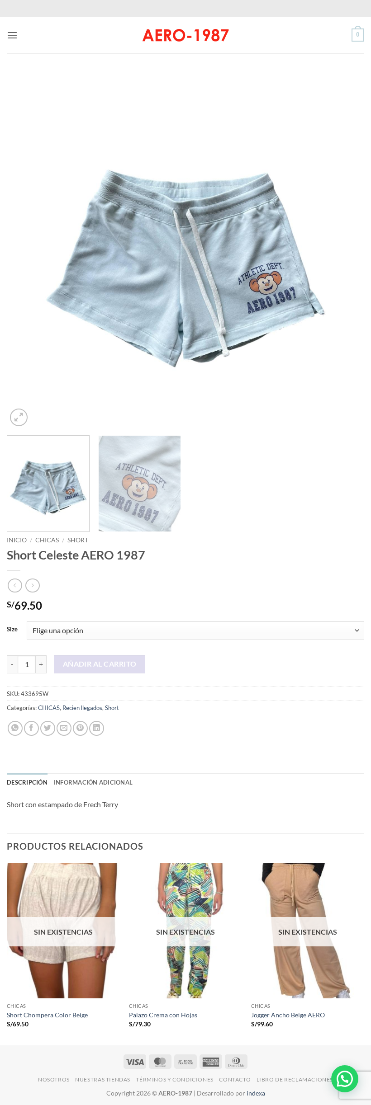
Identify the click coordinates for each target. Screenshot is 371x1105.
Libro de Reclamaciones (295, 1079)
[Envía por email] (64, 728)
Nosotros (54, 1079)
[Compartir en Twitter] (47, 728)
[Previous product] (32, 585)
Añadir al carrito (100, 664)
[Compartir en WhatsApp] (15, 728)
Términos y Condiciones (174, 1079)
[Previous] (25, 250)
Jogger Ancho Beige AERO (288, 1015)
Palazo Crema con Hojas (163, 1015)
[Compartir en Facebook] (31, 728)
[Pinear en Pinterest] (80, 728)
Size (12, 629)
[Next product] (15, 585)
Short (77, 540)
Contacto (235, 1079)
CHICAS (47, 540)
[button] (12, 35)
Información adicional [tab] (93, 782)
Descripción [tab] (27, 782)
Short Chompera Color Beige (47, 1015)
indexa (256, 1093)
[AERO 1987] (185, 34)
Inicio (17, 540)
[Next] (346, 250)
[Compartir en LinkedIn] (96, 728)
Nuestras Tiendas (102, 1079)
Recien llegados (82, 707)
